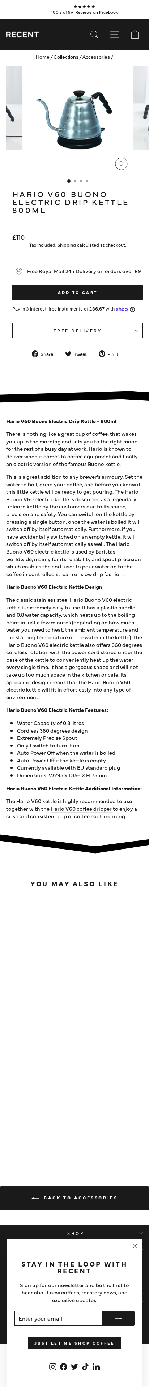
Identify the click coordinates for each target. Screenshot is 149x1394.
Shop (75, 1233)
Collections (66, 57)
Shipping (67, 245)
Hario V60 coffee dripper (81, 808)
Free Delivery (78, 330)
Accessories (96, 57)
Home (43, 57)
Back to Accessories (80, 1197)
